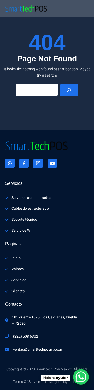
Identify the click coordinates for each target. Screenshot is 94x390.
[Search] (69, 90)
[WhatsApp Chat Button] (81, 377)
